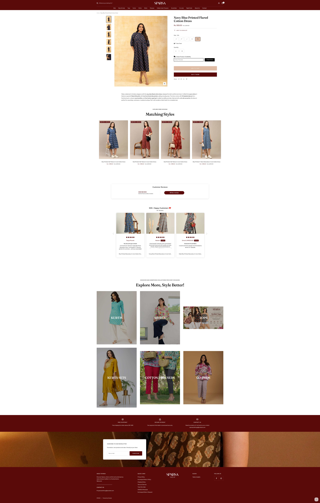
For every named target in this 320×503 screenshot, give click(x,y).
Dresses (152, 8)
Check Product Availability (183, 56)
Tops (129, 8)
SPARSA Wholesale (143, 489)
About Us (197, 8)
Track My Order (142, 487)
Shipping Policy (142, 482)
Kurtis (134, 8)
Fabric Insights (196, 477)
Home (98, 13)
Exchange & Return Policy (144, 479)
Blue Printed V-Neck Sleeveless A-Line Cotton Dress (206, 162)
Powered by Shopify (107, 498)
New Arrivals (121, 8)
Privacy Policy (141, 477)
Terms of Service (142, 484)
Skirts (145, 8)
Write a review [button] (174, 192)
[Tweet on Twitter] (183, 79)
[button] (178, 44)
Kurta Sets (174, 8)
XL (192, 39)
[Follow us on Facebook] (216, 478)
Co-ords (181, 8)
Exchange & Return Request (145, 492)
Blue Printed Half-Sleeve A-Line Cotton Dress (113, 162)
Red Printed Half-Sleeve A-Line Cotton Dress (144, 162)
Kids (114, 8)
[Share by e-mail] (186, 79)
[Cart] (222, 3)
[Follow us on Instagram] (221, 478)
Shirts (140, 8)
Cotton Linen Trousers (162, 8)
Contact (204, 8)
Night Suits (189, 8)
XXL (198, 39)
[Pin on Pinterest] (181, 79)
